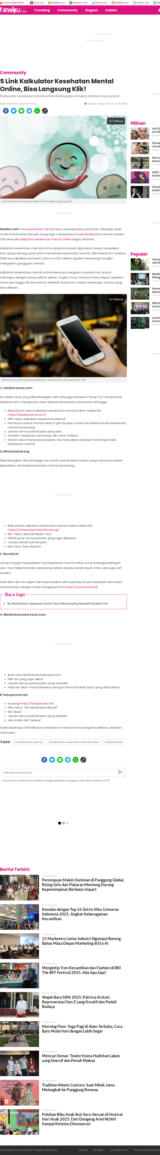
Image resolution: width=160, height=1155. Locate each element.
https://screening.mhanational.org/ (33, 530)
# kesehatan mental (28, 742)
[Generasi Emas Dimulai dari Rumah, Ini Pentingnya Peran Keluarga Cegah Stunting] (140, 264)
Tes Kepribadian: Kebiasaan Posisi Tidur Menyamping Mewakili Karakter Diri (57, 603)
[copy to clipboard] (45, 111)
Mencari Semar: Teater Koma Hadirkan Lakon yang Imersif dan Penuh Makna (81, 1058)
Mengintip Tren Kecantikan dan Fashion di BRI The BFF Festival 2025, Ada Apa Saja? (81, 970)
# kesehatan (113, 742)
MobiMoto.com (122, 3)
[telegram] (29, 111)
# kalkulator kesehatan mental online (74, 742)
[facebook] (6, 111)
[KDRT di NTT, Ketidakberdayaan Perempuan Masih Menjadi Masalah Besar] (140, 177)
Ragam (91, 10)
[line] (21, 111)
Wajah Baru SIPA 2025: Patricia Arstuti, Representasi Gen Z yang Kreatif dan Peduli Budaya (79, 1002)
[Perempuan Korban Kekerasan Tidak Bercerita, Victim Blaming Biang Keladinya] (140, 192)
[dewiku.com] (14, 10)
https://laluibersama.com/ (27, 415)
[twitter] (14, 111)
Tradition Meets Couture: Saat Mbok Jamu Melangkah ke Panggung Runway (78, 1087)
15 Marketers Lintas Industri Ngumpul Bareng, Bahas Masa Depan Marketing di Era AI (82, 940)
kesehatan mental (40, 229)
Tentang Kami (118, 1150)
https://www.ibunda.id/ (81, 587)
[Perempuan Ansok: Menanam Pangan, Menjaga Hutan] (140, 294)
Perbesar (118, 121)
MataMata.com (58, 3)
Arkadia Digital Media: (13, 3)
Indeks (111, 10)
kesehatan (93, 234)
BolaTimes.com (80, 3)
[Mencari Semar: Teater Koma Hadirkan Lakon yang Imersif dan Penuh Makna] (19, 1063)
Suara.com (38, 3)
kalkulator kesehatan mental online (45, 239)
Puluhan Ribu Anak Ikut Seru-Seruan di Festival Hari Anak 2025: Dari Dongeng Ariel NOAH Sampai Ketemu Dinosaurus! (82, 1119)
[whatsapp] (37, 111)
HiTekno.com (101, 3)
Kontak (82, 1150)
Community (68, 10)
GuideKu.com (142, 3)
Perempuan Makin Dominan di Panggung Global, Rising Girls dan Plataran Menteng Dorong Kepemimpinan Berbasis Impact (83, 885)
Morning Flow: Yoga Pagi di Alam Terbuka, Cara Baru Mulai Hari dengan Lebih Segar (82, 1028)
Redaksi (98, 1150)
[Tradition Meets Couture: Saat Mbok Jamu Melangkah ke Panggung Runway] (19, 1092)
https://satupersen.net (37, 703)
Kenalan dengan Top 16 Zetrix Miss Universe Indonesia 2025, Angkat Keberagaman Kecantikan (80, 914)
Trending (42, 10)
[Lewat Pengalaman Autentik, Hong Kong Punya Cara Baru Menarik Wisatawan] (140, 323)
